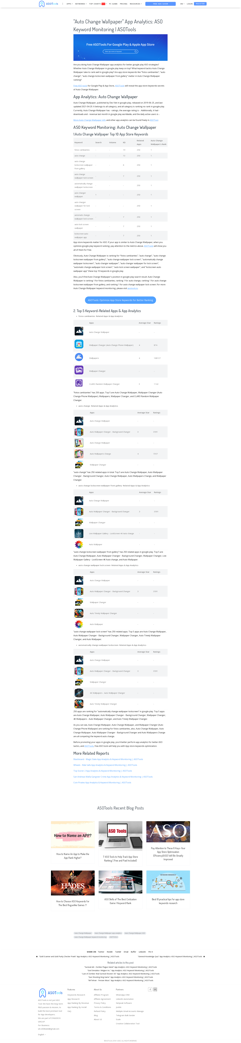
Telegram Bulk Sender (125, 1015)
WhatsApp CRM (122, 995)
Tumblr (118, 951)
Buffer (133, 951)
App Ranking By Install (77, 1007)
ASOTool (154, 120)
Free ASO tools (80, 85)
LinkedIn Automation (125, 999)
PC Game (113, 4)
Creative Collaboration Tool (127, 1023)
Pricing (123, 4)
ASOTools (119, 85)
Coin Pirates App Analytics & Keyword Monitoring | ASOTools (102, 782)
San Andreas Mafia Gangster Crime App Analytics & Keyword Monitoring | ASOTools (113, 776)
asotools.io (133, 288)
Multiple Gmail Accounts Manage (130, 1011)
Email (126, 951)
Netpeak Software (124, 1003)
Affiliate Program (101, 995)
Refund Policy (100, 1011)
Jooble (118, 1007)
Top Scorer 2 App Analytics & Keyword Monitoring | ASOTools (102, 770)
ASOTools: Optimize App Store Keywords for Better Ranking (120, 300)
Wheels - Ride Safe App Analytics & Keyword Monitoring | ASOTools (105, 765)
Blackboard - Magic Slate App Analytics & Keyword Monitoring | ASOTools (108, 759)
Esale (118, 1019)
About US (98, 1019)
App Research (74, 999)
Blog (96, 1015)
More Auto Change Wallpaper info (89, 120)
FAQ (69, 1011)
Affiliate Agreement (102, 999)
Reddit (110, 951)
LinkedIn (142, 951)
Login (190, 4)
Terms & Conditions (102, 1007)
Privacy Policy (100, 1003)
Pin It (150, 951)
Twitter (101, 951)
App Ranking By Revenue (78, 1003)
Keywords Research (76, 995)
